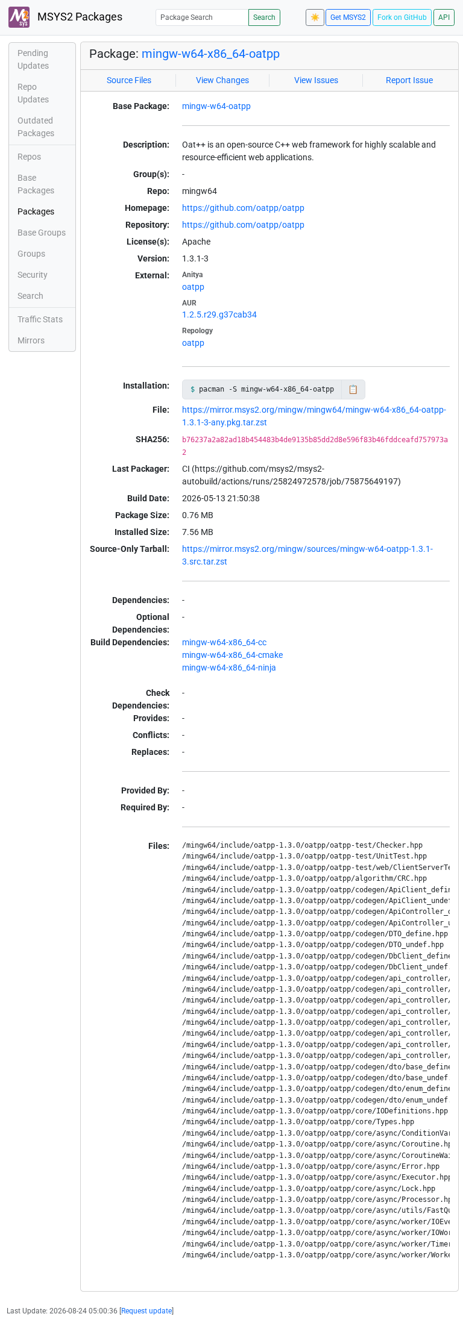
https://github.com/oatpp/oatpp (243, 208)
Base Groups (41, 232)
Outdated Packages (35, 127)
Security (32, 275)
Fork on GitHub (402, 17)
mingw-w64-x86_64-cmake (232, 655)
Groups (31, 253)
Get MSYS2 (348, 17)
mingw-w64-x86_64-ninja (229, 667)
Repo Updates (33, 93)
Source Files (129, 80)
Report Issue (409, 80)
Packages (35, 211)
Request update (146, 1311)
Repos (29, 156)
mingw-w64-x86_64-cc (224, 642)
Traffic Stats (40, 319)
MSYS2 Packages (78, 17)
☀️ (315, 17)
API (444, 17)
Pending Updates (33, 59)
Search (264, 17)
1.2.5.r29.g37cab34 (219, 314)
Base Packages (35, 184)
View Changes (222, 80)
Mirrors (31, 340)
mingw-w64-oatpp (216, 106)
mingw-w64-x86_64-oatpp (211, 53)
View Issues (316, 80)
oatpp (193, 287)
